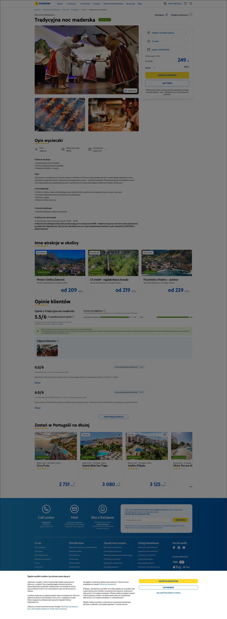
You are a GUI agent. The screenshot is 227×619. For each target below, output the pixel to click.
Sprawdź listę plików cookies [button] (168, 593)
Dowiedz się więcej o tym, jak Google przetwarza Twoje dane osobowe (52, 607)
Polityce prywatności (107, 584)
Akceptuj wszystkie (169, 581)
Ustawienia (173, 587)
